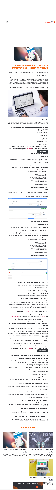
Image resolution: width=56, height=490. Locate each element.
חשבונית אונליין (42, 316)
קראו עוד (20, 487)
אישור (37, 487)
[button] (7, 22)
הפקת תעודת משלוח (15, 316)
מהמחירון (29, 149)
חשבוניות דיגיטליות (28, 311)
